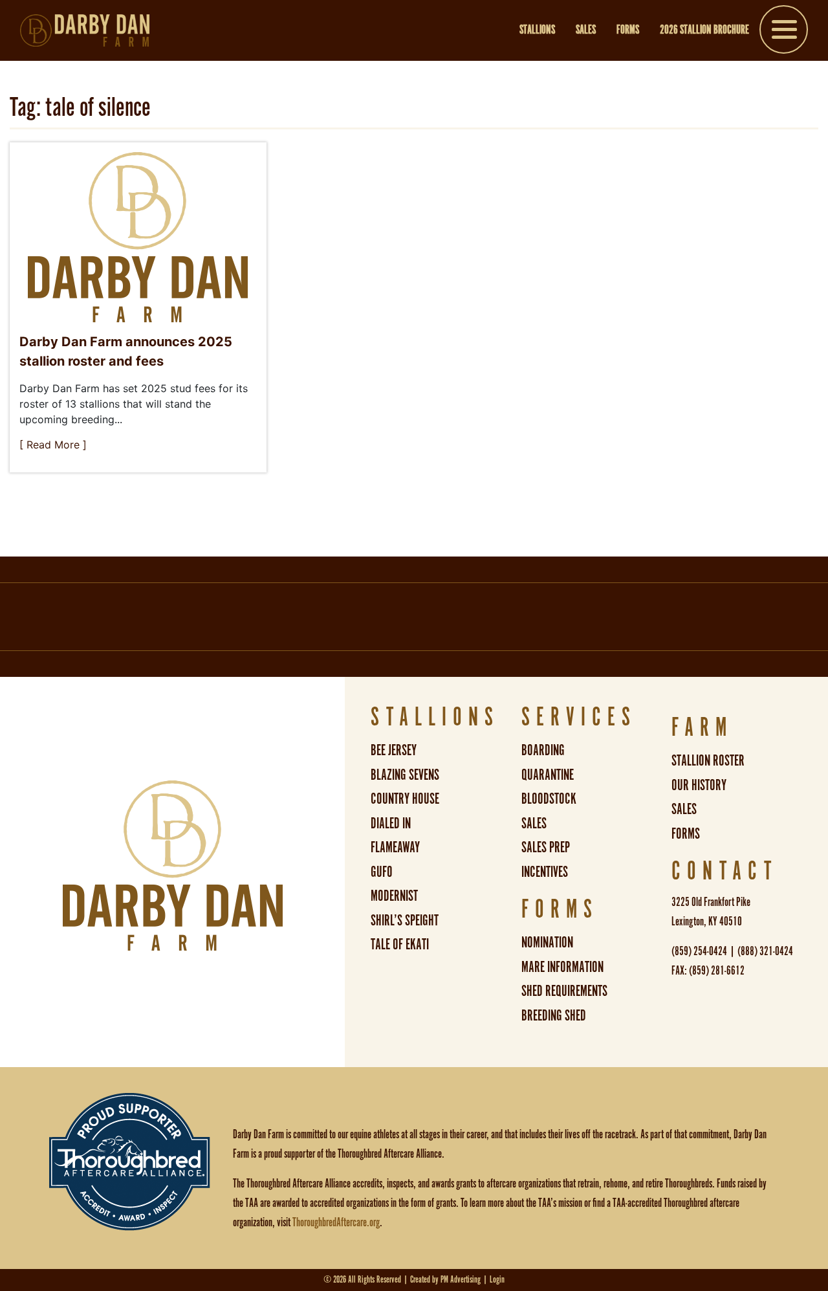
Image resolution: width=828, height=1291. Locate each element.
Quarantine (547, 775)
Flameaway (395, 848)
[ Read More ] (53, 444)
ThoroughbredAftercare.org (336, 1223)
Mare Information (562, 967)
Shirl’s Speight (405, 921)
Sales (586, 30)
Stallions (537, 30)
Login (497, 1280)
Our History (698, 786)
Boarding (543, 751)
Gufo (382, 872)
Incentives (544, 872)
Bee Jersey (394, 751)
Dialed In (391, 824)
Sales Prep (545, 848)
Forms (627, 30)
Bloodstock (548, 799)
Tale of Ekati (400, 945)
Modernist (394, 896)
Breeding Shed (553, 1016)
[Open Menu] (784, 32)
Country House (405, 799)
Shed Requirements (564, 991)
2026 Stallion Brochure (704, 30)
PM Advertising (461, 1280)
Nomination (547, 943)
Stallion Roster (708, 761)
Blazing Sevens (405, 775)
